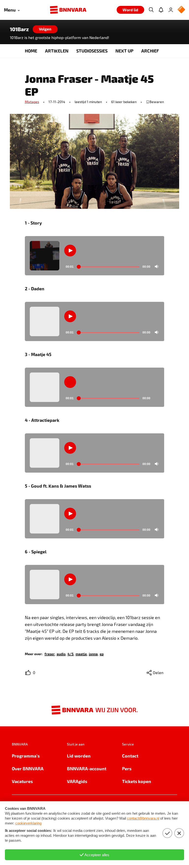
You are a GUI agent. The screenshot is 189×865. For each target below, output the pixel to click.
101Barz (19, 29)
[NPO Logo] (181, 10)
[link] (50, 653)
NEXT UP (124, 50)
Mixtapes (32, 102)
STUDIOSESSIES (92, 50)
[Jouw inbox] (161, 10)
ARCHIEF (150, 50)
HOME (31, 50)
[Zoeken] (151, 10)
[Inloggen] (171, 10)
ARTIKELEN (56, 50)
